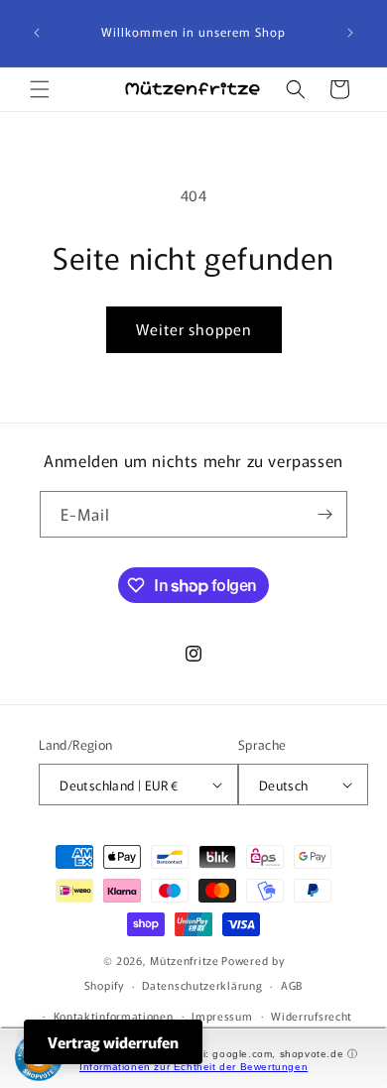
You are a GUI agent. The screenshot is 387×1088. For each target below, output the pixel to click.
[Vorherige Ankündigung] (37, 33)
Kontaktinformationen (114, 1016)
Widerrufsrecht (311, 1016)
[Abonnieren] (324, 514)
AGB (292, 985)
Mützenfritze (184, 960)
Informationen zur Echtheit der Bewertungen (193, 1066)
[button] (40, 89)
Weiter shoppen (194, 328)
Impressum (222, 1016)
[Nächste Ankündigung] (350, 33)
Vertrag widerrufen (113, 1041)
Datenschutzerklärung (202, 985)
